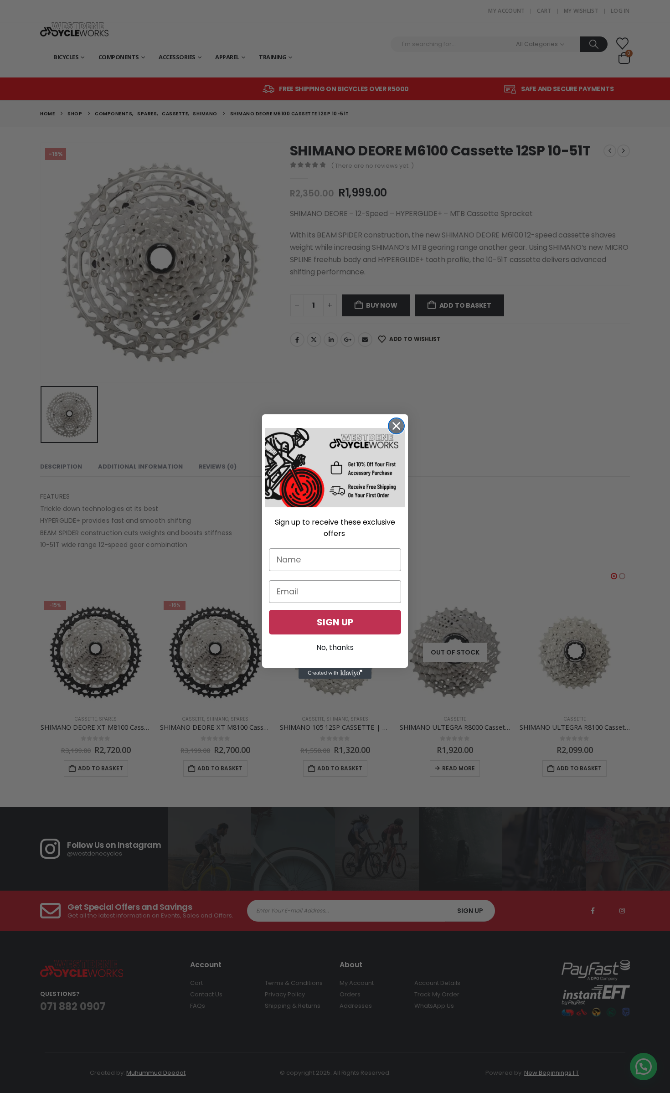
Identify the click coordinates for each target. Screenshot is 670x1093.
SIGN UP (335, 622)
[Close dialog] (396, 426)
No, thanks (335, 647)
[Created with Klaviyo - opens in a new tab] (335, 673)
